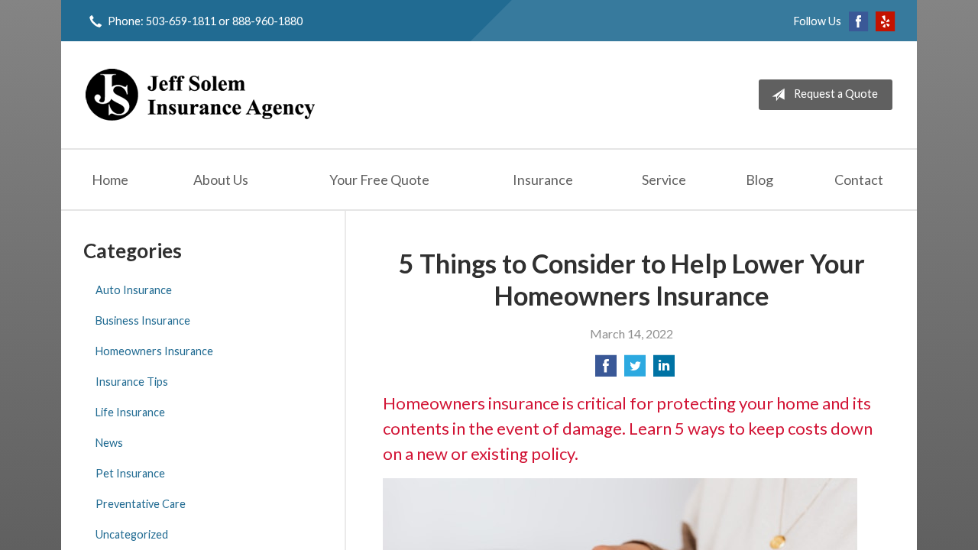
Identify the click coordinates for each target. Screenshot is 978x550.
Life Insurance (130, 412)
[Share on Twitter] (635, 370)
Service (664, 179)
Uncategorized (132, 534)
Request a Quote (836, 93)
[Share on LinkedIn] (664, 370)
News (109, 442)
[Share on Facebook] (606, 370)
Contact (858, 179)
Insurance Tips (132, 381)
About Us (220, 179)
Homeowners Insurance (154, 351)
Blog (759, 179)
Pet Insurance (130, 473)
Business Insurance (143, 320)
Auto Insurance (134, 289)
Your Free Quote (379, 179)
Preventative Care (141, 503)
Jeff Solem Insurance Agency (200, 95)
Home (110, 179)
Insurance (543, 179)
